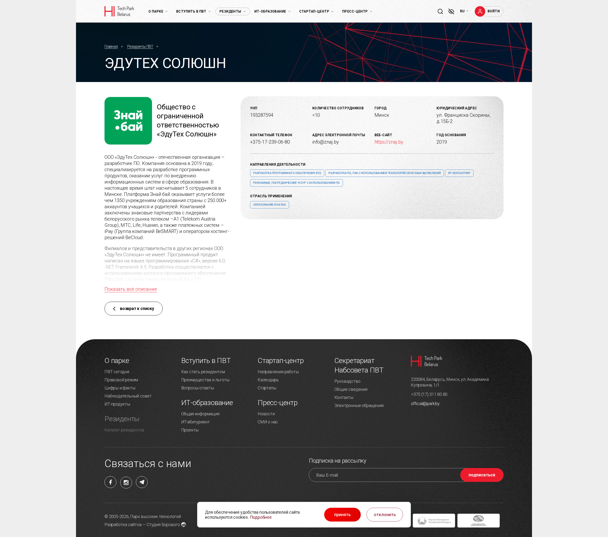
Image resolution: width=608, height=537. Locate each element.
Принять (342, 514)
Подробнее (261, 517)
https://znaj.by (389, 142)
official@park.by (425, 403)
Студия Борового (163, 524)
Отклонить (385, 514)
